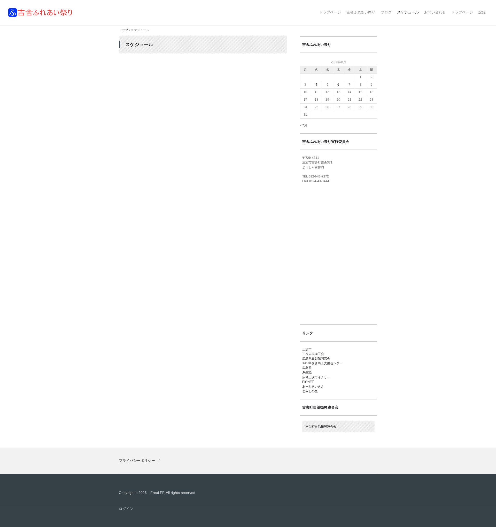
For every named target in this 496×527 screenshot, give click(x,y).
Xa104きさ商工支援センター (322, 363)
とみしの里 (310, 391)
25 (316, 107)
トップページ (330, 12)
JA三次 (307, 372)
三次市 (307, 349)
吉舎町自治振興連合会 (320, 426)
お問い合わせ (435, 12)
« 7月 (303, 125)
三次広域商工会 (313, 354)
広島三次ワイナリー (316, 377)
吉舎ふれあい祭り (41, 12)
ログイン (126, 509)
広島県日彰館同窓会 (316, 358)
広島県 (307, 368)
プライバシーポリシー (137, 460)
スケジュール (408, 12)
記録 (482, 12)
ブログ (386, 12)
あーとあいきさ (313, 386)
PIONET (308, 382)
